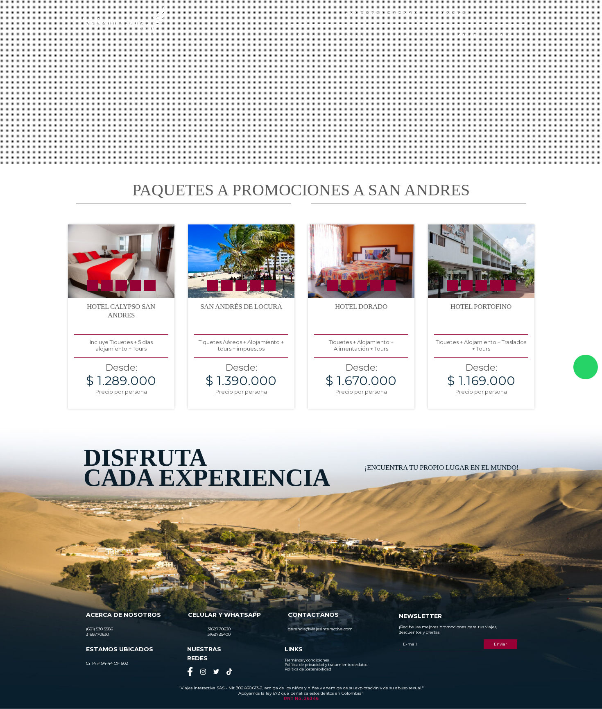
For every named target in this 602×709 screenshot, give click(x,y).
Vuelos (466, 35)
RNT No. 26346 (301, 698)
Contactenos (506, 35)
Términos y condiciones (307, 660)
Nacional (308, 35)
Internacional (348, 35)
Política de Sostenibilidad (308, 669)
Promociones (394, 35)
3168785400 (453, 14)
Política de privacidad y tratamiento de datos (326, 664)
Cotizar (433, 35)
